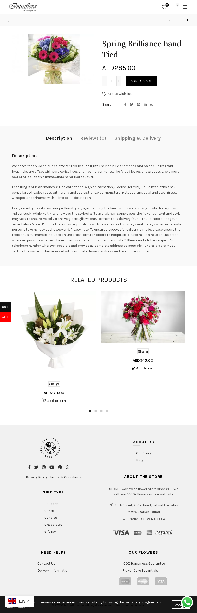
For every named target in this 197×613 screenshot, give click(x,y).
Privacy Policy (37, 477)
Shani (143, 351)
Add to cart (141, 81)
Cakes (49, 511)
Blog (139, 460)
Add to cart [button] (56, 401)
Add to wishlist (120, 93)
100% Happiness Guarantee (144, 564)
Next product (185, 20)
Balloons (51, 504)
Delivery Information (53, 571)
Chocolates (53, 525)
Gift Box (50, 532)
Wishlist (167, 5)
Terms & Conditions (65, 477)
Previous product (173, 20)
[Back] (12, 20)
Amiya (54, 384)
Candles (50, 518)
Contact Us (46, 564)
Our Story (143, 453)
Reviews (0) (93, 138)
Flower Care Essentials (140, 571)
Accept (180, 604)
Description (59, 138)
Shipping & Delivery (137, 138)
